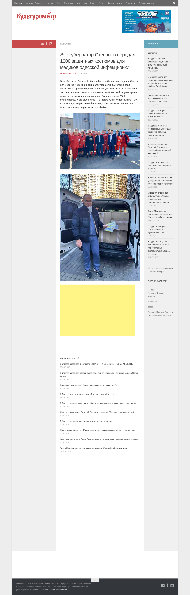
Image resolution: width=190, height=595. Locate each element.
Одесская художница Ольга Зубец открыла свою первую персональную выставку (99, 439)
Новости (18, 3)
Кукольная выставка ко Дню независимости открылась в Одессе (91, 385)
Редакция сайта (146, 3)
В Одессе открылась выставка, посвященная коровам (86, 421)
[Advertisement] (97, 310)
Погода (151, 290)
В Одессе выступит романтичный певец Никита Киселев (87, 394)
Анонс (50, 3)
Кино (92, 3)
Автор (63, 74)
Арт (58, 3)
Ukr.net (151, 268)
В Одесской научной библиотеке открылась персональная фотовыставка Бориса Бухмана (159, 248)
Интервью (82, 3)
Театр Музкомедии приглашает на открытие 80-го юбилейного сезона (93, 448)
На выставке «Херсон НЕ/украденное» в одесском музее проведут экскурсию (97, 430)
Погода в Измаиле (156, 312)
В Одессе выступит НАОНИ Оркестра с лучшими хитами (157, 229)
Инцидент (130, 3)
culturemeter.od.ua (59, 589)
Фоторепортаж (115, 3)
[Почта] (42, 43)
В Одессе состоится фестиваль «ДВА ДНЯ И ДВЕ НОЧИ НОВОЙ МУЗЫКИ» (96, 364)
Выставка (68, 3)
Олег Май (71, 74)
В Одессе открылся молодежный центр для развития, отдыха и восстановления (98, 403)
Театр (101, 3)
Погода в (155, 293)
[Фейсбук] (46, 43)
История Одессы (34, 3)
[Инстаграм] (50, 43)
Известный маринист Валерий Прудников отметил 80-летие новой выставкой (97, 412)
